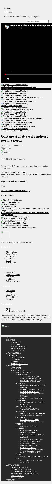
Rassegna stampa (19, 364)
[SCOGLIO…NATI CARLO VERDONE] (14, 108)
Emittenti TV (17, 362)
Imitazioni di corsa (13, 275)
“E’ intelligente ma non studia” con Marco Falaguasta (22, 118)
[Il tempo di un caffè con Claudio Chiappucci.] (14, 225)
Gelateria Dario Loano (31, 422)
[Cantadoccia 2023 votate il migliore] (15, 217)
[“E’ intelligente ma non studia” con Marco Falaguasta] (14, 116)
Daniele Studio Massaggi (32, 413)
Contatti (10, 480)
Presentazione (18, 357)
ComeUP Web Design (33, 319)
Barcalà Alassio (28, 426)
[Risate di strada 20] (9, 204)
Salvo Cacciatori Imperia (32, 450)
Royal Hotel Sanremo (31, 398)
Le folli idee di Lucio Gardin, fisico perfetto (18, 127)
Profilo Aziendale (20, 467)
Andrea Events (11, 254)
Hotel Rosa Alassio (29, 392)
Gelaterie (20, 418)
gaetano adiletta (34, 174)
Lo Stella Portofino (30, 446)
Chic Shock (10, 258)
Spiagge (19, 454)
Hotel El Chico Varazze (32, 390)
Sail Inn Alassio (28, 448)
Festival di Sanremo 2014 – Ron (13, 223)
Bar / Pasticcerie (23, 407)
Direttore (16, 342)
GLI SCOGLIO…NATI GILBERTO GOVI (18, 101)
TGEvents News (13, 366)
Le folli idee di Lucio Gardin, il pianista (16, 122)
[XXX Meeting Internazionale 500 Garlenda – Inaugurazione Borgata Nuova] (26, 211)
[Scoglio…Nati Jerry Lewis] (14, 104)
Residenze (20, 400)
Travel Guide (11, 263)
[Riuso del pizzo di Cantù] (11, 200)
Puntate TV (10, 272)
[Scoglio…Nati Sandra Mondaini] (14, 91)
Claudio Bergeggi (29, 430)
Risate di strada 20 (8, 206)
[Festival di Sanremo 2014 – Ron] (14, 221)
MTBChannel (11, 293)
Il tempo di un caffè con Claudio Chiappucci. (18, 227)
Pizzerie (19, 424)
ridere (43, 174)
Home (8, 338)
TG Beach (10, 256)
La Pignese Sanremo (30, 441)
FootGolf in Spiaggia (21, 469)
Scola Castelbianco (30, 452)
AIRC (8, 309)
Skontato (9, 299)
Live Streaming (13, 353)
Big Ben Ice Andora (29, 420)
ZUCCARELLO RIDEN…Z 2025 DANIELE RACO (21, 97)
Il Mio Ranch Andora (30, 379)
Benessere (20, 411)
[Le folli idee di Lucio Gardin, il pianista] (14, 120)
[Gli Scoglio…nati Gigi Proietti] (14, 112)
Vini (17, 458)
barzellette (10, 174)
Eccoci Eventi (12, 465)
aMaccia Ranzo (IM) (29, 377)
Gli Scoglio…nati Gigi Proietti (13, 114)
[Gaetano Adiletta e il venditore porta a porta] (14, 85)
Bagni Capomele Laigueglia (34, 456)
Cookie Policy (18, 351)
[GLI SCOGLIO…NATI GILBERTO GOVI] (14, 99)
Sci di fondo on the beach (15, 311)
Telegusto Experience (22, 372)
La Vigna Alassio (28, 443)
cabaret (17, 174)
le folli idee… (11, 279)
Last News (16, 368)
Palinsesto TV (17, 359)
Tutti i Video (21, 172)
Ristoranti (20, 428)
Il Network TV (13, 355)
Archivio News (18, 370)
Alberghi (20, 383)
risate (49, 174)
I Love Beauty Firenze (31, 415)
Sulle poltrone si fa (13, 281)
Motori (8, 261)
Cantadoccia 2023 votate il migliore (15, 219)
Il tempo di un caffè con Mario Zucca (15, 131)
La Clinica (10, 277)
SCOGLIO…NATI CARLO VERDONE (17, 110)
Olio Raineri (10, 291)
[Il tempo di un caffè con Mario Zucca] (14, 129)
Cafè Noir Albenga (29, 409)
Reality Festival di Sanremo (25, 474)
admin (3, 146)
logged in (14, 242)
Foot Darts (16, 478)
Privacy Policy (18, 349)
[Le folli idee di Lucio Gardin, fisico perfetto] (14, 125)
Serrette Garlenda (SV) (32, 381)
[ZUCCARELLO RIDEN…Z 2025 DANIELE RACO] (14, 95)
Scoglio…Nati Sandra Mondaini (13, 93)
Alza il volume (11, 252)
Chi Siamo (10, 340)
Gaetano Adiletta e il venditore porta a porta (18, 87)
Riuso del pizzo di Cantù (10, 202)
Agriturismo (21, 374)
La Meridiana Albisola (31, 439)
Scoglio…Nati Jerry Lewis (11, 106)
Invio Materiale (18, 346)
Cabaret (13, 172)
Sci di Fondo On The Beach (23, 471)
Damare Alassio (28, 433)
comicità (24, 174)
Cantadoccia (17, 476)
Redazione (16, 344)
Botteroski (10, 297)
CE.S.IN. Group (12, 295)
